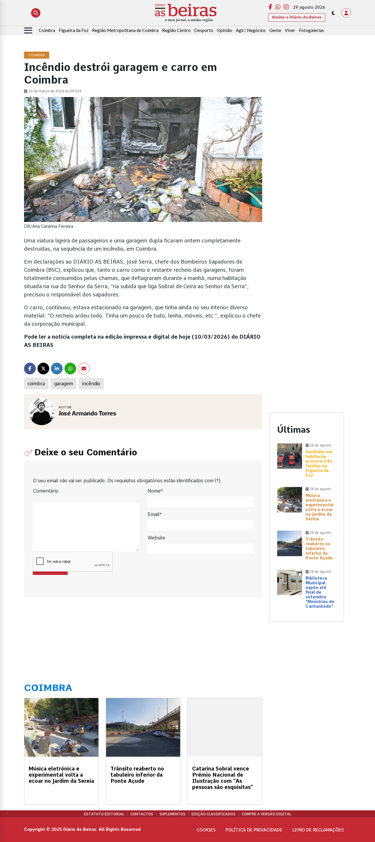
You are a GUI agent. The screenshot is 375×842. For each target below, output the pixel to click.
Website (156, 538)
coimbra (36, 383)
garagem (63, 383)
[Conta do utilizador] (346, 13)
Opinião (224, 30)
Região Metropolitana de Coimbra (125, 30)
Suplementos (172, 814)
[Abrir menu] (28, 30)
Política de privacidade (254, 830)
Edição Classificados (214, 814)
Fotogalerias (311, 30)
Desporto (203, 30)
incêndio (91, 383)
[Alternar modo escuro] (333, 12)
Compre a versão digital (266, 814)
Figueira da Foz (73, 30)
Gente (275, 30)
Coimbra (47, 30)
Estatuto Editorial (104, 814)
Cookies (206, 830)
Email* (154, 514)
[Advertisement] (306, 140)
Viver (290, 30)
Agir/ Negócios (251, 30)
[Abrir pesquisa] (35, 13)
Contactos (141, 814)
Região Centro (176, 30)
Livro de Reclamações (318, 830)
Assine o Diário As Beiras (296, 17)
